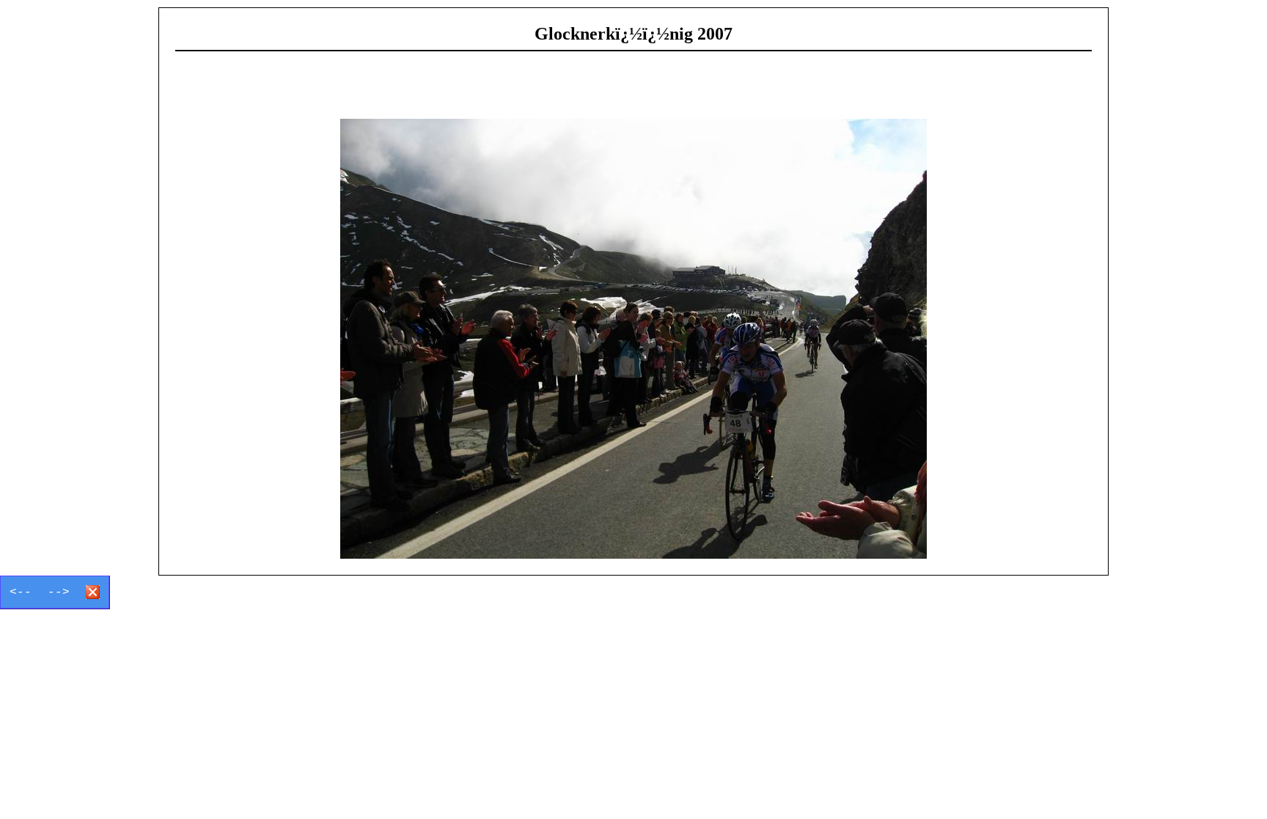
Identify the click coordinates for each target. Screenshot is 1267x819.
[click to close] (633, 339)
